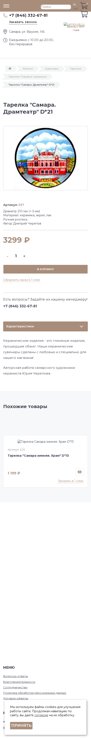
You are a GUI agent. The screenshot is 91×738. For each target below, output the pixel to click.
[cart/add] (79, 471)
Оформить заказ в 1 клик (21, 280)
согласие (41, 715)
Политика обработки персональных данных (34, 692)
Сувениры (51, 68)
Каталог (28, 68)
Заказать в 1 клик (70, 481)
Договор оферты (15, 698)
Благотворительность (19, 682)
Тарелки (75, 68)
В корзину (45, 269)
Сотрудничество (15, 687)
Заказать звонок (23, 22)
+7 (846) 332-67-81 (28, 15)
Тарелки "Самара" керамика (27, 76)
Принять (21, 725)
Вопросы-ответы (15, 676)
